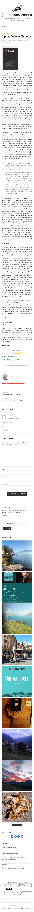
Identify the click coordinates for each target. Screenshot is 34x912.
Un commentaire (6, 42)
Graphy (21, 908)
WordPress (11, 908)
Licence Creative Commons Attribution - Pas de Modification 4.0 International (18, 892)
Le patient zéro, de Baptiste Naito (12, 401)
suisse (27, 365)
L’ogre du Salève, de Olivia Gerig (12, 394)
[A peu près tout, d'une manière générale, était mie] (17, 713)
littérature (13, 33)
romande (22, 365)
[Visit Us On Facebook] (12, 836)
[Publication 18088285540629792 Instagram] (17, 587)
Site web (4, 484)
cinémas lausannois (18, 868)
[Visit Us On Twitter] (15, 836)
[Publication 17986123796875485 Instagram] (17, 555)
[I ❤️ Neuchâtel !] (17, 650)
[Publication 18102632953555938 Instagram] (17, 618)
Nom (3, 469)
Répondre (6, 430)
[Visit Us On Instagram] (21, 836)
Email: (5, 515)
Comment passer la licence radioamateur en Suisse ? (13, 858)
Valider (7, 528)
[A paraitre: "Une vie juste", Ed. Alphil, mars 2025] (17, 681)
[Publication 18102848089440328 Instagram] (17, 775)
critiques (5, 33)
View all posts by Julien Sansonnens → (13, 383)
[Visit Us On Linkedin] (18, 836)
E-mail (4, 476)
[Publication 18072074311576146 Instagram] (17, 807)
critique (9, 365)
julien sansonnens (17, 14)
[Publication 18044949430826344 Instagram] (17, 744)
